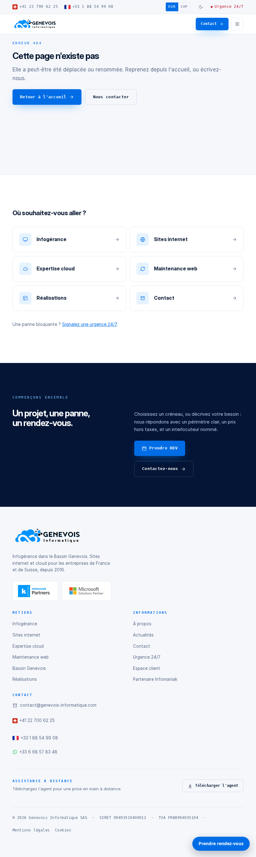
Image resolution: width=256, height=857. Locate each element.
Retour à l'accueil (43, 96)
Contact (209, 24)
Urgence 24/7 (229, 6)
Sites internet (26, 634)
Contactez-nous (160, 468)
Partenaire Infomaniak (155, 679)
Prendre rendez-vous (221, 843)
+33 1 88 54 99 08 (92, 6)
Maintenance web (30, 657)
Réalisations (24, 679)
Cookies (63, 830)
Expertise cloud (28, 646)
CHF (184, 7)
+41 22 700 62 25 (38, 6)
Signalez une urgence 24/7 (89, 324)
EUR (172, 7)
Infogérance (24, 623)
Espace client (146, 668)
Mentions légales (31, 830)
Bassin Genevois (29, 668)
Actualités (143, 634)
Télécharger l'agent (216, 785)
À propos (142, 623)
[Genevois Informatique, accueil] (34, 24)
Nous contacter (111, 96)
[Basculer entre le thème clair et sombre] (200, 7)
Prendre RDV (163, 448)
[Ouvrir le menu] (237, 24)
